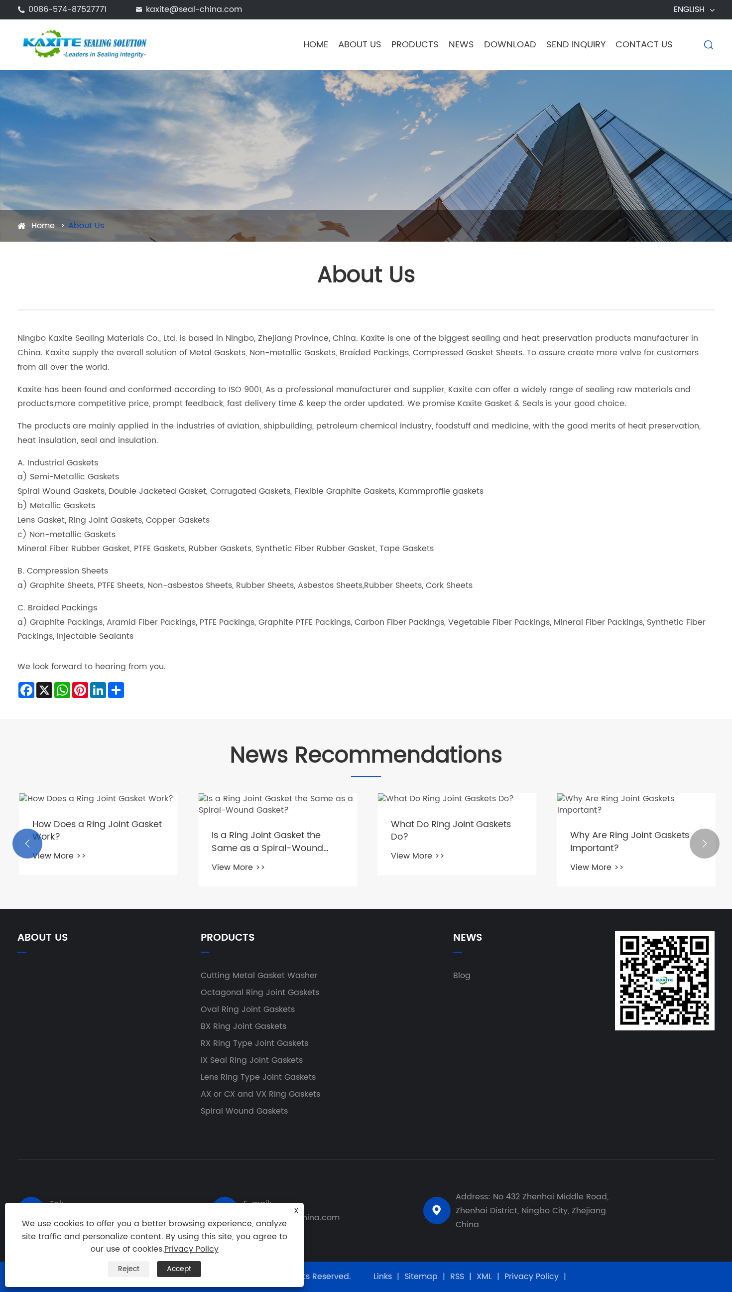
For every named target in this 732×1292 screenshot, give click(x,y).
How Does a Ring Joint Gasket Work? (95, 830)
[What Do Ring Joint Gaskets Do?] (455, 799)
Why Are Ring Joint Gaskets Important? (628, 841)
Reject (128, 1269)
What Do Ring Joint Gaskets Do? (449, 830)
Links (382, 1276)
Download (510, 44)
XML (484, 1276)
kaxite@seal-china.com (194, 9)
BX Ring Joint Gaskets (243, 1026)
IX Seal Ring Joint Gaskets (252, 1060)
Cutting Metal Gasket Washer (259, 975)
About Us (359, 44)
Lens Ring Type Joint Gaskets (258, 1077)
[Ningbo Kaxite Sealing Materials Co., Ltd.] (83, 44)
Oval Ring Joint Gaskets (248, 1009)
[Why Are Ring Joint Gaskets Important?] (635, 804)
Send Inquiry (576, 44)
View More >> (58, 856)
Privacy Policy (531, 1276)
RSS (457, 1276)
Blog (462, 975)
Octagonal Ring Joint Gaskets (260, 992)
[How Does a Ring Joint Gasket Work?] (97, 799)
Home (315, 44)
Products (415, 44)
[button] (27, 844)
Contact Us (644, 44)
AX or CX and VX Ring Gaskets (260, 1094)
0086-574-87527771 (67, 9)
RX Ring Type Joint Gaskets (254, 1043)
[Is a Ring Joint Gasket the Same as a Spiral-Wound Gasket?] (276, 804)
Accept (179, 1269)
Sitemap (421, 1276)
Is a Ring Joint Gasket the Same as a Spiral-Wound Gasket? (266, 841)
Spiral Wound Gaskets (244, 1111)
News (461, 44)
